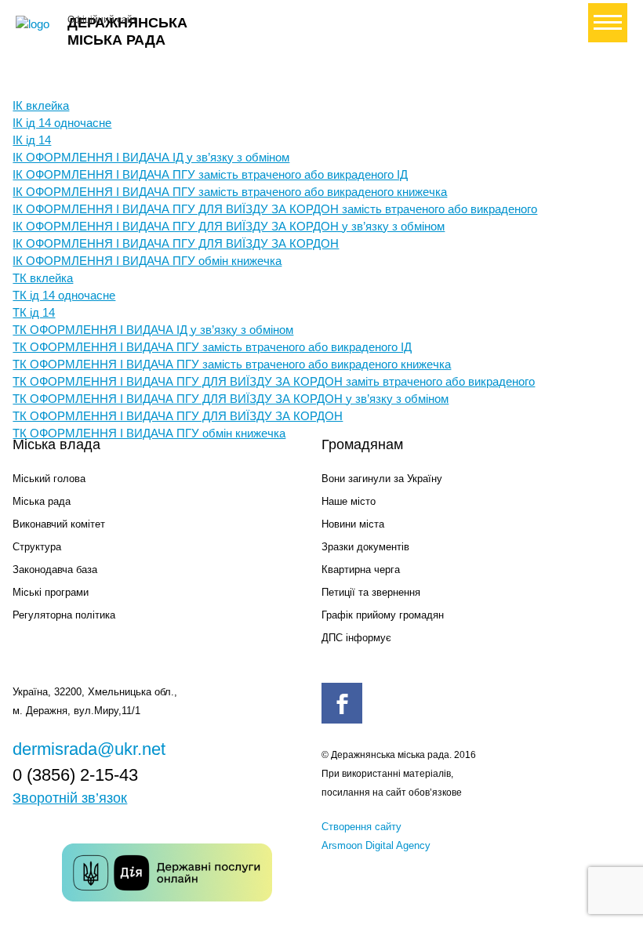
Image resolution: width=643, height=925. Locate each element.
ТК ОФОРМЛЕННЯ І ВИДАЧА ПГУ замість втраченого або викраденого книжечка (232, 364)
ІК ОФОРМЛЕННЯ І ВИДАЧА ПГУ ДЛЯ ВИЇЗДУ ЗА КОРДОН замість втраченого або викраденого (275, 209)
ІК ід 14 (32, 140)
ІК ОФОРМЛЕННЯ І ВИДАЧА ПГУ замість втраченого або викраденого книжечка (230, 191)
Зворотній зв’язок (70, 798)
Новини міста (353, 524)
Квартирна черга (361, 569)
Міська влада (56, 444)
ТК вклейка (43, 278)
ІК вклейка (41, 105)
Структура (37, 547)
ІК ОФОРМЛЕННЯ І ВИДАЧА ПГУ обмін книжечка (147, 260)
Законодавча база (55, 569)
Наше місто (349, 501)
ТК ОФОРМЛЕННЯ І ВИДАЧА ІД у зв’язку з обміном (153, 329)
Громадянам (362, 444)
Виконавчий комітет (59, 524)
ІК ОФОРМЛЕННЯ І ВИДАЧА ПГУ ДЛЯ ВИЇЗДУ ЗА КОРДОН (176, 243)
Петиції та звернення (371, 592)
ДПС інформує (356, 638)
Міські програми (51, 592)
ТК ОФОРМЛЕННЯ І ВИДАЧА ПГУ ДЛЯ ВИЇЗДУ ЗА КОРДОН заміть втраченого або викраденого (274, 381)
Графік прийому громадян (383, 615)
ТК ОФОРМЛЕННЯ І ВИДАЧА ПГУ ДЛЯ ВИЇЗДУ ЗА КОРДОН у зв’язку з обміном (231, 398)
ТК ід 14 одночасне (64, 295)
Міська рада (42, 501)
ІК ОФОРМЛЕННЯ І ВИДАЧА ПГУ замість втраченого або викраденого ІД (210, 174)
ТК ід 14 (34, 312)
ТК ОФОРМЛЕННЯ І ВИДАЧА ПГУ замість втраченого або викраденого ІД (212, 347)
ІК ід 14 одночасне (62, 122)
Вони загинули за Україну (382, 478)
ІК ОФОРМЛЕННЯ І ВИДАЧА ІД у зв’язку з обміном (151, 157)
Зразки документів (365, 547)
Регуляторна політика (64, 615)
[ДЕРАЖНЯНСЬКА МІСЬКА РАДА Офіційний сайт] (35, 24)
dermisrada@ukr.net (89, 749)
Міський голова (49, 478)
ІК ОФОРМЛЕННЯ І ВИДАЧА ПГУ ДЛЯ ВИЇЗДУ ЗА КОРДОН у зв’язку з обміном (229, 226)
